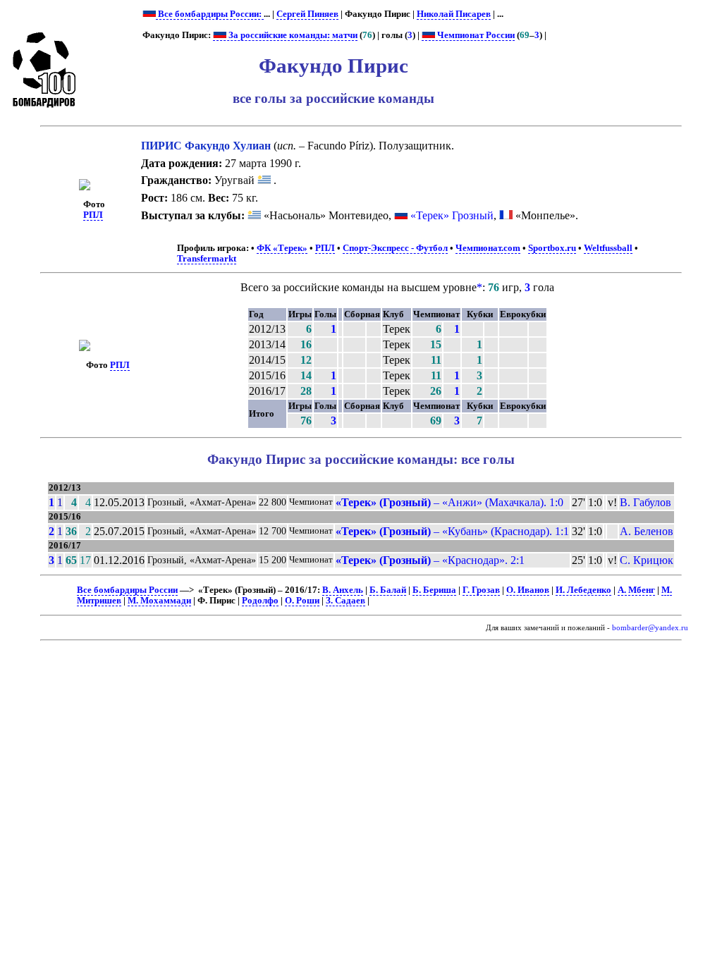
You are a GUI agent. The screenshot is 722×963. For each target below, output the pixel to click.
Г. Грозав (481, 590)
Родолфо (260, 601)
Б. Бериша (434, 590)
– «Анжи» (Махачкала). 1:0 (449, 502)
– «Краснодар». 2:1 (430, 560)
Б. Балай (387, 590)
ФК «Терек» (282, 248)
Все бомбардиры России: (210, 14)
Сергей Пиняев (307, 14)
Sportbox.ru (552, 248)
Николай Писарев (454, 14)
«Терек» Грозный (452, 215)
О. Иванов (527, 590)
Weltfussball (608, 248)
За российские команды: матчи (291, 35)
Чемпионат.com (487, 248)
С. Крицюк (646, 560)
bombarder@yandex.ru (650, 628)
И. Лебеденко (583, 590)
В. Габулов (645, 502)
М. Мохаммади (159, 601)
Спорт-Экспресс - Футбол (395, 248)
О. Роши (302, 601)
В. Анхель (342, 590)
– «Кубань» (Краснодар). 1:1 (452, 531)
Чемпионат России (475, 35)
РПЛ (93, 215)
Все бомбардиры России (127, 590)
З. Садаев (345, 601)
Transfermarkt (206, 259)
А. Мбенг (636, 590)
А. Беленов (646, 531)
